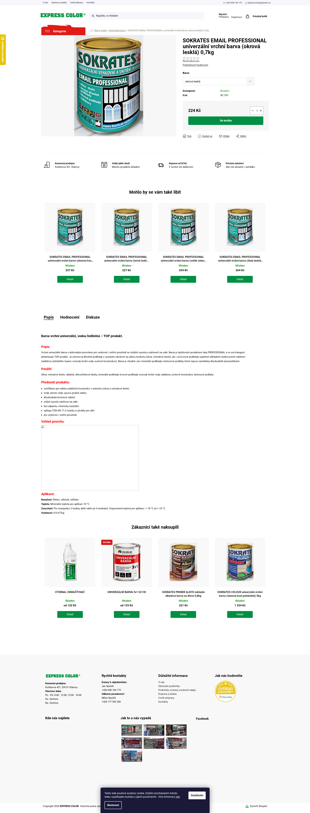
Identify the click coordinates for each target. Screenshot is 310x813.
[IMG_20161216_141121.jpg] (131, 742)
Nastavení (113, 805)
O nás (45, 2)
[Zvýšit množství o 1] (260, 111)
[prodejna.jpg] (154, 729)
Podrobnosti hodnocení (195, 65)
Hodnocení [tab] (69, 317)
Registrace (236, 17)
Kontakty (91, 2)
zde (178, 796)
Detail (70, 279)
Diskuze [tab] (93, 317)
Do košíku (226, 120)
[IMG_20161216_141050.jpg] (154, 742)
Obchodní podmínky (169, 686)
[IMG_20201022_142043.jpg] (131, 729)
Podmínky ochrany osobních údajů (177, 690)
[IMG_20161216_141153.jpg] (176, 742)
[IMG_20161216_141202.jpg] (131, 755)
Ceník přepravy (76, 2)
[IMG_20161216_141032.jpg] (176, 729)
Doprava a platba (59, 2)
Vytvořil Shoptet (258, 806)
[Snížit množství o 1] (252, 111)
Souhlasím (197, 795)
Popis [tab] (49, 317)
